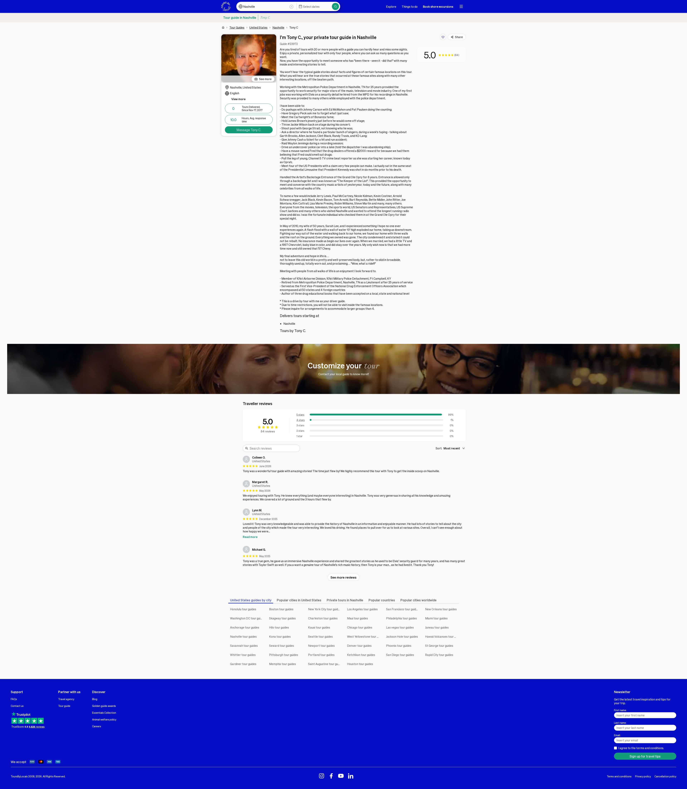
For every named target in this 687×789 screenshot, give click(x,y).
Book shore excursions (438, 6)
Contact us (17, 705)
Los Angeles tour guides (362, 609)
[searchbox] (274, 448)
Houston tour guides (360, 664)
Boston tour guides (281, 609)
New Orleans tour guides (441, 609)
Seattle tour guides (320, 636)
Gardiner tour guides (243, 664)
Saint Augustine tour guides (325, 664)
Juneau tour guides (437, 627)
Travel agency (66, 699)
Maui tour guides (357, 618)
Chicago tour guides (359, 627)
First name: (620, 710)
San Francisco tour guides (402, 609)
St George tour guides (439, 645)
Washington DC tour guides (247, 618)
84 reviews (268, 431)
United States (258, 27)
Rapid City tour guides (439, 655)
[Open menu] (461, 6)
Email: (617, 735)
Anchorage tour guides (244, 627)
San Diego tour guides (400, 655)
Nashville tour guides (243, 636)
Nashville (278, 27)
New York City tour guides (324, 609)
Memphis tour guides (282, 664)
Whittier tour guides (243, 655)
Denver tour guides (359, 645)
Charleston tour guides (323, 618)
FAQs (14, 699)
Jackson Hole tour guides (402, 636)
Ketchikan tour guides (361, 655)
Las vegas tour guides (400, 627)
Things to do (410, 6)
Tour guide (64, 705)
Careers (96, 726)
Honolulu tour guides (243, 609)
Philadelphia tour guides (401, 618)
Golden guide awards (104, 705)
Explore (391, 6)
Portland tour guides (321, 655)
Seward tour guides (281, 645)
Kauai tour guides (319, 627)
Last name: (620, 722)
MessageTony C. (249, 130)
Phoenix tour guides (398, 645)
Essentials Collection (104, 712)
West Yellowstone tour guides (364, 636)
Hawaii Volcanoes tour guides (442, 636)
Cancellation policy (665, 776)
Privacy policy (643, 776)
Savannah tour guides (244, 645)
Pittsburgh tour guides (283, 655)
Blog (94, 699)
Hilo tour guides (279, 627)
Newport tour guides (321, 645)
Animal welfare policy (104, 719)
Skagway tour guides (282, 618)
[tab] (250, 599)
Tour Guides (236, 27)
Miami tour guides (436, 618)
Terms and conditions (619, 776)
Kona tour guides (280, 636)
